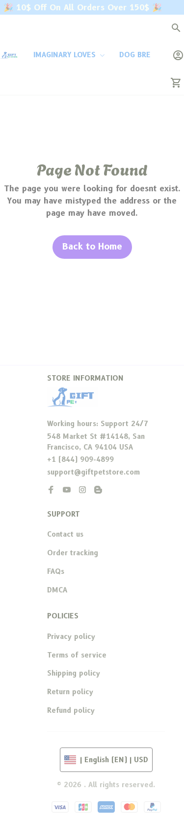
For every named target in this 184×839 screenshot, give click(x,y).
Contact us (65, 534)
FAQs (55, 571)
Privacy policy (71, 636)
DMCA (57, 590)
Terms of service (76, 655)
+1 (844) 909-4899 (80, 459)
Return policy (70, 691)
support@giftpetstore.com (93, 472)
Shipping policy (73, 673)
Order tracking (72, 552)
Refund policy (71, 710)
